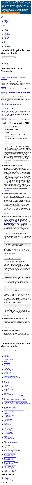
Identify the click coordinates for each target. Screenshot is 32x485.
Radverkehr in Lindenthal (10, 453)
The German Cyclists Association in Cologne (14, 399)
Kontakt (5, 391)
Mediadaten (6, 373)
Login (5, 41)
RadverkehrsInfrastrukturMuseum (11, 462)
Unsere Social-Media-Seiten (10, 470)
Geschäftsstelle (7, 424)
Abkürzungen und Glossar (10, 449)
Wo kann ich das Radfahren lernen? (11, 330)
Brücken (17, 88)
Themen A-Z (7, 365)
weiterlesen (6, 141)
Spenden (6, 21)
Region (27, 88)
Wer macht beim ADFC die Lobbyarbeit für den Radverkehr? (17, 216)
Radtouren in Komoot (9, 463)
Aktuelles (6, 29)
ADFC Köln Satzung (9, 447)
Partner (5, 386)
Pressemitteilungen (8, 437)
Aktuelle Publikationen (9, 370)
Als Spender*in (7, 429)
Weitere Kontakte (8, 419)
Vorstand (6, 417)
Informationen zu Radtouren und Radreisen (14, 410)
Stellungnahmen (4, 88)
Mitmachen (6, 423)
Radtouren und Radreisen (10, 407)
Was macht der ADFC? (9, 144)
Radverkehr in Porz (8, 458)
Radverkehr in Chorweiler (10, 457)
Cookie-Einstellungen (9, 480)
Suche (5, 46)
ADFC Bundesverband (9, 467)
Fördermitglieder (7, 421)
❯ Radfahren (7, 34)
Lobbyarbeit (6, 384)
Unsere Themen (7, 416)
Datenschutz (6, 478)
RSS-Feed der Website (9, 471)
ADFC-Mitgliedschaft (9, 428)
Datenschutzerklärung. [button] (6, 11)
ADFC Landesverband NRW (10, 466)
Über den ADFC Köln (9, 415)
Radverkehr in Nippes (9, 455)
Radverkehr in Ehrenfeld (9, 454)
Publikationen (7, 36)
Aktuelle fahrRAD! (8, 369)
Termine (5, 357)
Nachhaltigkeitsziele (8, 387)
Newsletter (6, 22)
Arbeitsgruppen (7, 420)
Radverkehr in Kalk (8, 459)
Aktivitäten (6, 385)
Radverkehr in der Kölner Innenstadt (12, 450)
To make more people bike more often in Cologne (15, 401)
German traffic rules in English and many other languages (17, 403)
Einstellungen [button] (8, 13)
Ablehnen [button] (3, 13)
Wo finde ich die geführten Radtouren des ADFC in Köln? (16, 318)
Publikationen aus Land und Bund (12, 377)
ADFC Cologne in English (10, 465)
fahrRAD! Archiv (8, 372)
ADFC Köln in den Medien (10, 376)
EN (4, 42)
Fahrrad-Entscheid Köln (9, 469)
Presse (5, 40)
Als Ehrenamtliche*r (8, 431)
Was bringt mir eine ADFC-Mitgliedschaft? (13, 165)
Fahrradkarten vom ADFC (10, 378)
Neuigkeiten (6, 356)
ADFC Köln (7, 37)
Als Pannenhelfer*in (8, 433)
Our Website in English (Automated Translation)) (15, 402)
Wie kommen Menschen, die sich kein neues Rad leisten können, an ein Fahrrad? (17, 305)
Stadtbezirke (6, 393)
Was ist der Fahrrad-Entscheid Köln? (12, 258)
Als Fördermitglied (8, 432)
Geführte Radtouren (8, 359)
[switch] (11, 62)
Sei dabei (6, 38)
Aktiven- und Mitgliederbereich (11, 442)
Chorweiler (22, 88)
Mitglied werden (7, 20)
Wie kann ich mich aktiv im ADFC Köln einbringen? (15, 193)
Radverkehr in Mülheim (9, 461)
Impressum (6, 477)
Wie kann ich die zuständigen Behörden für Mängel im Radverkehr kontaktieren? (17, 245)
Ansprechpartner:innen (9, 374)
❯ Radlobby (6, 33)
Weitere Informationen (9, 394)
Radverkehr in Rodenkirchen (10, 451)
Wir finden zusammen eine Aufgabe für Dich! (14, 395)
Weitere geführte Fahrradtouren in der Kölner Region (16, 408)
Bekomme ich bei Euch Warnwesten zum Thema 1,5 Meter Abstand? (17, 290)
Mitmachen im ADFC (9, 389)
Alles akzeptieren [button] (16, 13)
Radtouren (6, 30)
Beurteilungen (11, 88)
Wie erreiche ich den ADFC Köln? (11, 126)
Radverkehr (6, 31)
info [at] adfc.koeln (11, 136)
